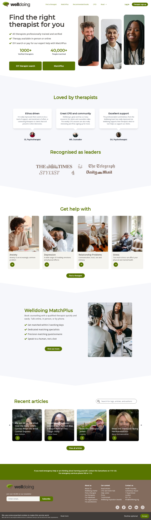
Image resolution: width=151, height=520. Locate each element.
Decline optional (131, 516)
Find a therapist (75, 275)
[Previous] (10, 425)
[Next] (141, 425)
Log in (127, 4)
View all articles (75, 448)
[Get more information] (12, 264)
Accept (144, 516)
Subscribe (46, 499)
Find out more (53, 349)
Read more (65, 516)
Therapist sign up (140, 4)
